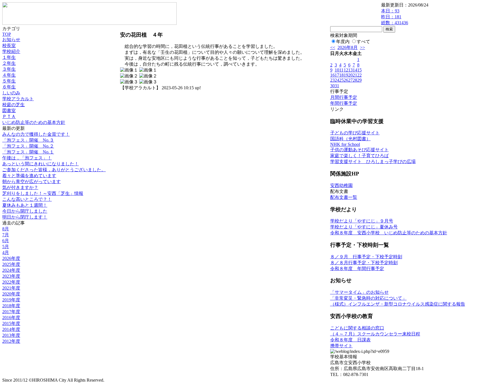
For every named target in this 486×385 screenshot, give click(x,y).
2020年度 (11, 293)
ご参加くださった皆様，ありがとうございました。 (54, 169)
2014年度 (11, 329)
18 (341, 75)
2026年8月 (348, 47)
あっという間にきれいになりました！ (40, 163)
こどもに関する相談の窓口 (357, 328)
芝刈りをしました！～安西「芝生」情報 (42, 193)
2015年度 (11, 323)
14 (355, 70)
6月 (5, 240)
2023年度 (11, 276)
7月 (5, 234)
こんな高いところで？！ (27, 199)
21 (355, 75)
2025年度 (11, 264)
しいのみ (11, 92)
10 (337, 70)
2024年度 (11, 270)
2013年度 (11, 335)
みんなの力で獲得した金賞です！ (36, 134)
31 (337, 85)
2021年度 (11, 288)
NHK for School (345, 144)
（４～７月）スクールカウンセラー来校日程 (375, 333)
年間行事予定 (343, 103)
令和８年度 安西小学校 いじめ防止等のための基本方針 (388, 232)
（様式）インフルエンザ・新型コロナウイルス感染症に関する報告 (397, 304)
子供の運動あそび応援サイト (359, 149)
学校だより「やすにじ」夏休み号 (364, 226)
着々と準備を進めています (29, 175)
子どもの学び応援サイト (355, 132)
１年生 (9, 57)
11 (341, 70)
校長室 (9, 45)
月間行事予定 (343, 97)
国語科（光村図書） (350, 138)
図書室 (9, 110)
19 (346, 75)
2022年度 (11, 282)
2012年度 (11, 341)
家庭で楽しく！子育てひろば (359, 155)
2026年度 (11, 258)
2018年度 (11, 305)
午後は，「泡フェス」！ (27, 157)
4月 (5, 252)
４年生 (9, 75)
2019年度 (11, 299)
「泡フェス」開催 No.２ (28, 146)
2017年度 (11, 311)
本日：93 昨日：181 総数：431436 (394, 16)
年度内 (343, 41)
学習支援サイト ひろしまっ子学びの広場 (373, 161)
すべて (363, 41)
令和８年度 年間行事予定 (357, 268)
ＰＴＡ (9, 116)
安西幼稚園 (341, 185)
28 (355, 80)
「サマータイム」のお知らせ (359, 292)
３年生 (9, 69)
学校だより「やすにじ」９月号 (361, 221)
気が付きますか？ (20, 187)
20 (350, 75)
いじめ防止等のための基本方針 (33, 122)
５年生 (9, 81)
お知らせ (11, 39)
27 (350, 80)
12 (346, 70)
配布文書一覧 (343, 197)
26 (346, 80)
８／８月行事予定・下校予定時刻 (364, 262)
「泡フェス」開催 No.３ (28, 140)
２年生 (9, 63)
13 (350, 70)
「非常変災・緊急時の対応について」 (368, 298)
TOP (6, 34)
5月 (5, 246)
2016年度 (11, 317)
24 (337, 80)
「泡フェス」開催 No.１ (28, 152)
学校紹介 (11, 51)
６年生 (9, 86)
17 (337, 75)
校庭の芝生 (13, 104)
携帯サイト (341, 345)
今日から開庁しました (24, 211)
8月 (5, 228)
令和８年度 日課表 (350, 339)
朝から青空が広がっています (31, 181)
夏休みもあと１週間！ (24, 205)
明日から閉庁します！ (24, 217)
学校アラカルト (18, 98)
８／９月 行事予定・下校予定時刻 (366, 256)
